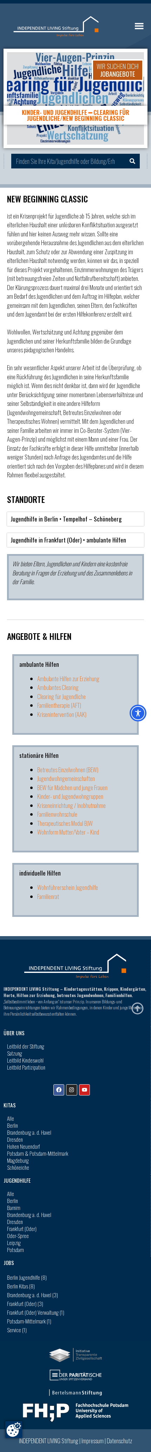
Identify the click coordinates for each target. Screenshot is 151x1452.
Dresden (15, 1139)
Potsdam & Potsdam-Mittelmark (37, 1153)
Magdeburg (18, 1160)
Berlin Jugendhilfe (27, 1277)
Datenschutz (119, 1440)
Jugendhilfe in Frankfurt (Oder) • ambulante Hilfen (68, 539)
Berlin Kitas (21, 1286)
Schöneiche (18, 1167)
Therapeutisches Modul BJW (65, 823)
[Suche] (132, 161)
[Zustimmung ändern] (13, 1429)
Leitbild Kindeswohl (25, 1060)
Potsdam (15, 1249)
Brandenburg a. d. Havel (29, 1132)
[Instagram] (71, 1089)
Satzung (14, 1053)
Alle (10, 1118)
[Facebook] (58, 1089)
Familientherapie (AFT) (59, 705)
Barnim (13, 1207)
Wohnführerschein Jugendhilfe (67, 887)
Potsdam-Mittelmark (29, 1321)
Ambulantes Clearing (58, 687)
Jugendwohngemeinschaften (66, 778)
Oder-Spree (18, 1235)
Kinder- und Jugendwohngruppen (70, 796)
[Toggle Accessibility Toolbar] (138, 713)
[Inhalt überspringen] (137, 1008)
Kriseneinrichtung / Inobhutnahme (71, 805)
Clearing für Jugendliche (61, 696)
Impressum (92, 1440)
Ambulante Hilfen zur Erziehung (68, 678)
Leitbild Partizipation (26, 1067)
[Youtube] (84, 1089)
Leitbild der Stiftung (25, 1046)
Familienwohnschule (57, 814)
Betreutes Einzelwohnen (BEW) (67, 769)
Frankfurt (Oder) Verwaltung (35, 1312)
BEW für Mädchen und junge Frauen (72, 787)
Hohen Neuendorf (23, 1146)
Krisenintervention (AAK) (61, 714)
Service (17, 1330)
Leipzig (14, 1242)
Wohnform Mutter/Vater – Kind (68, 832)
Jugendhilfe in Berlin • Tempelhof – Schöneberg (66, 518)
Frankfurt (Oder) (22, 1228)
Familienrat (48, 896)
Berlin (12, 1125)
